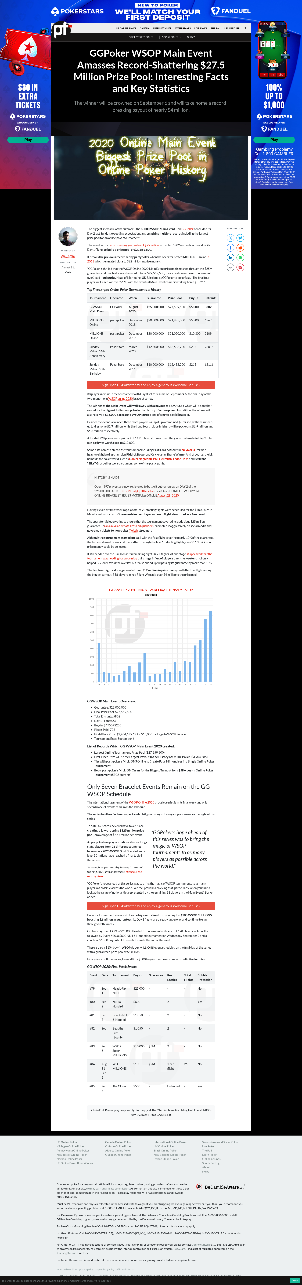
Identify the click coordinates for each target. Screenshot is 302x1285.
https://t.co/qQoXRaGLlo (137, 491)
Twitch (133, 530)
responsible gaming (104, 1269)
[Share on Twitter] (230, 238)
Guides (191, 37)
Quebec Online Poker (118, 1154)
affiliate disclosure (125, 1269)
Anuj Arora (68, 255)
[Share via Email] (240, 267)
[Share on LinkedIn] (230, 257)
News (205, 1171)
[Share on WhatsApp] (240, 257)
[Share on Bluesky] (240, 238)
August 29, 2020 (168, 495)
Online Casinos (211, 1158)
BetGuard (179, 1248)
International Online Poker (170, 1142)
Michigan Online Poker (70, 1146)
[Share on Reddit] (240, 248)
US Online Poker (126, 28)
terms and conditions (67, 1269)
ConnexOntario (201, 1244)
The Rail (216, 28)
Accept (295, 1280)
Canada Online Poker (118, 1142)
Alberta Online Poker (118, 1150)
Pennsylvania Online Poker (73, 1150)
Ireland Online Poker (166, 1158)
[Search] (245, 28)
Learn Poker (232, 28)
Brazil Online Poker (165, 1150)
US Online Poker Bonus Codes (75, 1163)
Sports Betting (211, 1163)
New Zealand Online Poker (170, 1154)
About (206, 1167)
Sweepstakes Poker (141, 37)
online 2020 (120, 398)
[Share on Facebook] (230, 248)
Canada (145, 28)
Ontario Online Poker (118, 1146)
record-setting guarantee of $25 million (134, 245)
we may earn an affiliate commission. (108, 1188)
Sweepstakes (183, 28)
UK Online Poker (164, 1146)
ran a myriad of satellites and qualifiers (128, 526)
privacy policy (86, 1269)
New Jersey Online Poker (72, 1154)
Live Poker (200, 28)
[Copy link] (230, 267)
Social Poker (170, 37)
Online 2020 (141, 802)
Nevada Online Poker (69, 1158)
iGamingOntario (66, 1253)
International (162, 28)
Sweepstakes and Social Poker (220, 1142)
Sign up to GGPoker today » (151, 385)
